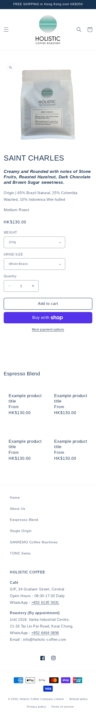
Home (15, 497)
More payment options (48, 329)
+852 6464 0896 (45, 633)
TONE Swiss (20, 553)
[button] (6, 29)
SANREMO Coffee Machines (34, 542)
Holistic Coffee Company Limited (42, 699)
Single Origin (21, 531)
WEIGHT (10, 232)
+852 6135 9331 (45, 602)
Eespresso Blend (24, 520)
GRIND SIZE (13, 254)
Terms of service (62, 706)
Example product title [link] (25, 398)
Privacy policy (36, 706)
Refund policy (78, 699)
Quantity (10, 276)
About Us (17, 509)
